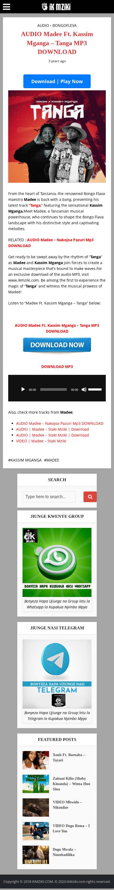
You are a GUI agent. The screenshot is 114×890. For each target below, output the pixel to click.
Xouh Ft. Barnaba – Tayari (69, 757)
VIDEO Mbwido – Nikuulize (67, 805)
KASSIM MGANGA (26, 460)
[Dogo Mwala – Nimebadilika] (38, 855)
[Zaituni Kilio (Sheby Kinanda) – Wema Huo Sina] (38, 784)
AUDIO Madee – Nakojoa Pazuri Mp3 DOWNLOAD (59, 423)
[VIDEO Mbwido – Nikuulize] (38, 807)
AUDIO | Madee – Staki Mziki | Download (52, 429)
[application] (57, 388)
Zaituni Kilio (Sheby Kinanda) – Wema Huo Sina (71, 784)
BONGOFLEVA (64, 25)
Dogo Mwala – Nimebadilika (64, 852)
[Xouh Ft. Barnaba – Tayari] (38, 760)
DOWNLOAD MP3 (57, 366)
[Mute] (84, 389)
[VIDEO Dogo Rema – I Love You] (38, 831)
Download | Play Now (57, 81)
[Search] (90, 496)
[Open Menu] (6, 7)
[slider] (95, 389)
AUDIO (43, 25)
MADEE (52, 460)
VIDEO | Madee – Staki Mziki (41, 440)
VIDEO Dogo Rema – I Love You (71, 828)
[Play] (23, 389)
